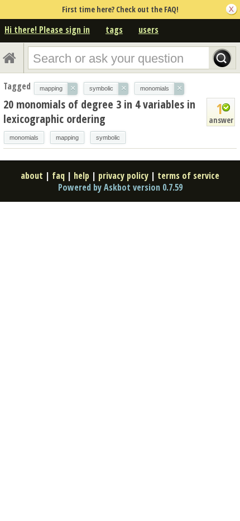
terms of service (188, 175)
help (81, 175)
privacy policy (123, 175)
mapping (67, 137)
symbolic (108, 137)
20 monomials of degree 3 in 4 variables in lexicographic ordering (99, 111)
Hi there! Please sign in (47, 29)
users (148, 29)
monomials (24, 137)
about (32, 175)
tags (114, 29)
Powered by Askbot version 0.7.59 (120, 187)
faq (58, 175)
